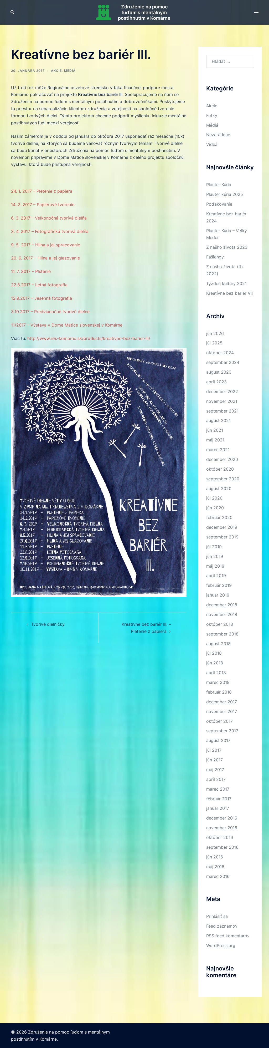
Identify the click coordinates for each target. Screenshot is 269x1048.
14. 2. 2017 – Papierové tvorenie (42, 204)
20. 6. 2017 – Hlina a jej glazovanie (45, 258)
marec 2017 (217, 789)
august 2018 (218, 643)
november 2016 (221, 827)
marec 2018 (218, 682)
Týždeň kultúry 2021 (226, 283)
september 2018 (222, 634)
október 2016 (219, 837)
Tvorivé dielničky (48, 624)
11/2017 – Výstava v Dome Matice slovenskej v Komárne (66, 325)
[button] (13, 12)
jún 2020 (215, 507)
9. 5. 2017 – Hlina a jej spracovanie (45, 244)
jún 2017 (214, 759)
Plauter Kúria (218, 184)
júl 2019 (214, 546)
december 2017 (221, 701)
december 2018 (221, 604)
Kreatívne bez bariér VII (229, 293)
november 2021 (221, 401)
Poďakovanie (219, 204)
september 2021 (222, 411)
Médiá (70, 71)
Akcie (56, 71)
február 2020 (219, 517)
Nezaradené (218, 134)
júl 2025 (214, 342)
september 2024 (222, 362)
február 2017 (218, 798)
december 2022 (222, 391)
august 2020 (218, 488)
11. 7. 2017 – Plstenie (31, 271)
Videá (212, 144)
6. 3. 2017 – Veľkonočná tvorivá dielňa (49, 218)
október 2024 (220, 352)
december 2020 (222, 459)
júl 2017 (213, 750)
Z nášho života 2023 (226, 247)
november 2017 (221, 711)
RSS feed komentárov (228, 935)
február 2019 (219, 585)
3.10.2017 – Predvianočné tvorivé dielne (50, 311)
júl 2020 (214, 498)
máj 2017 (215, 769)
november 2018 (221, 614)
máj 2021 (215, 439)
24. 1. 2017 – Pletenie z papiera (41, 191)
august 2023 (218, 372)
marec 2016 (218, 876)
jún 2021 (214, 430)
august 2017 (218, 740)
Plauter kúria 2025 (224, 194)
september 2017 (222, 730)
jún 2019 (214, 556)
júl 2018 (214, 653)
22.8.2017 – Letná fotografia (39, 284)
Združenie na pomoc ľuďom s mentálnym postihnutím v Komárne (144, 12)
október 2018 (219, 624)
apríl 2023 (216, 381)
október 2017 (219, 721)
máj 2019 (215, 566)
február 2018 (219, 692)
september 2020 (222, 478)
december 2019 (221, 527)
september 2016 (222, 847)
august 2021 (218, 420)
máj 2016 (215, 866)
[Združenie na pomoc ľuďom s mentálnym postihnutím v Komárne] (103, 12)
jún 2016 (214, 856)
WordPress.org (220, 945)
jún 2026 (215, 333)
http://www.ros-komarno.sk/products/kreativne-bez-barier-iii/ (88, 338)
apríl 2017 (216, 779)
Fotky (211, 115)
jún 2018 (214, 662)
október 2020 (220, 469)
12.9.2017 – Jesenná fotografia (41, 298)
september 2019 (222, 537)
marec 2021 (218, 449)
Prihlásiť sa (217, 916)
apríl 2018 (216, 672)
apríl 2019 (216, 575)
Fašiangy (215, 257)
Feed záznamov (221, 926)
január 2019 (217, 595)
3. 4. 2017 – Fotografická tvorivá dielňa (50, 231)
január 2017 (217, 808)
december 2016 (221, 818)
